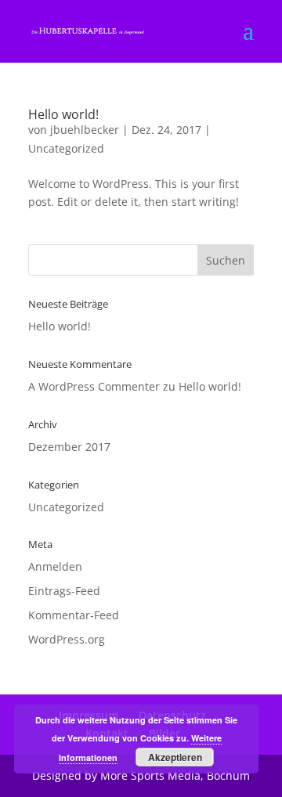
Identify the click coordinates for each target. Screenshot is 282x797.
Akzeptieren (175, 757)
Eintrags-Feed (64, 590)
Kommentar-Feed (73, 615)
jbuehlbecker (84, 129)
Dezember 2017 (69, 446)
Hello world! (63, 114)
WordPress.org (66, 639)
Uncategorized (66, 148)
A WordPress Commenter (94, 386)
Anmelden (55, 566)
